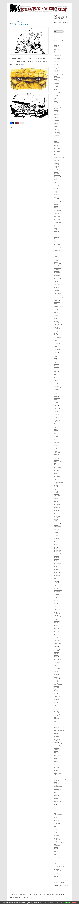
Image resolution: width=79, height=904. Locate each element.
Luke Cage (55, 510)
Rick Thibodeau (56, 668)
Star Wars (55, 733)
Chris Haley (56, 166)
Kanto (55, 469)
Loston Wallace (56, 504)
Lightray (55, 500)
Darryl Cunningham (57, 210)
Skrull (55, 726)
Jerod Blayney (56, 421)
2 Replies (11, 127)
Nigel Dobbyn (56, 606)
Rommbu (55, 681)
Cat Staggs (56, 154)
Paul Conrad (56, 628)
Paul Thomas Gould (57, 635)
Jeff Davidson (56, 408)
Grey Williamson (57, 343)
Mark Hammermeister (58, 526)
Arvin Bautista (56, 85)
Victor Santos (56, 835)
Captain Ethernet (57, 148)
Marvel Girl (56, 531)
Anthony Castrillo (57, 73)
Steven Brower (56, 748)
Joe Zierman (56, 435)
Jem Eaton (55, 417)
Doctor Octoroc (56, 251)
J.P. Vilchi (55, 381)
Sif (54, 717)
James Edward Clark (57, 387)
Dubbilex (55, 259)
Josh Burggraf (56, 452)
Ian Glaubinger (56, 364)
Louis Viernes (56, 505)
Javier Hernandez (57, 404)
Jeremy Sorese (56, 420)
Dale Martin (56, 194)
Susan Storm (56, 761)
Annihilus (55, 71)
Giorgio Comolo (56, 325)
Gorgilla (55, 331)
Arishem (55, 79)
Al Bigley (55, 54)
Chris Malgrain (56, 169)
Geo (54, 311)
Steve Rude (56, 742)
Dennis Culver (56, 234)
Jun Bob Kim (56, 458)
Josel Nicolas (56, 449)
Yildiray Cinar (56, 855)
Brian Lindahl (56, 130)
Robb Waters (56, 672)
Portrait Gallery (56, 647)
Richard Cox (56, 665)
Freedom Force (56, 300)
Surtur (55, 759)
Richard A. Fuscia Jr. (57, 663)
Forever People (56, 294)
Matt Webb (56, 538)
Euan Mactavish (56, 278)
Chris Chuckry (56, 160)
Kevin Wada (56, 485)
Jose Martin (56, 446)
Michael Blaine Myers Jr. (58, 550)
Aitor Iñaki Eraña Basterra (58, 52)
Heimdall (55, 353)
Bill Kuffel (55, 98)
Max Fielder (56, 541)
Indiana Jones (56, 370)
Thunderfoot (56, 805)
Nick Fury (55, 601)
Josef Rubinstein (57, 448)
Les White (55, 498)
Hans (55, 347)
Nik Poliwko (56, 607)
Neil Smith (55, 593)
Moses (55, 584)
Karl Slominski (56, 471)
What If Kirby (56, 876)
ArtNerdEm (56, 83)
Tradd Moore (56, 823)
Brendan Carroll (56, 121)
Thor (54, 804)
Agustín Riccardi (56, 51)
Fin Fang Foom (56, 290)
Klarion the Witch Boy (58, 488)
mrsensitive (56, 587)
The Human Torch (57, 783)
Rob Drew (55, 671)
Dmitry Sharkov (56, 247)
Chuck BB (55, 179)
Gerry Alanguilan (57, 313)
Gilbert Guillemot (57, 319)
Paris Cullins (56, 625)
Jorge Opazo (56, 445)
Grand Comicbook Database (59, 866)
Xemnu (55, 853)
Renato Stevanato (57, 659)
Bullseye (55, 141)
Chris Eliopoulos (57, 161)
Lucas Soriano (56, 507)
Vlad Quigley (56, 838)
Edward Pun (56, 265)
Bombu (55, 117)
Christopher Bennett (57, 178)
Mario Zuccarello (57, 523)
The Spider (56, 792)
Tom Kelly (55, 819)
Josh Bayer (56, 451)
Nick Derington (56, 600)
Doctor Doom (56, 250)
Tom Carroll (56, 816)
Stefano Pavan (56, 734)
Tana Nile (55, 764)
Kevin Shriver (56, 483)
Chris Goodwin (56, 164)
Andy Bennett (56, 65)
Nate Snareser (56, 591)
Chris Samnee (56, 170)
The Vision (55, 795)
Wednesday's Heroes (57, 845)
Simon (55, 724)
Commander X (56, 181)
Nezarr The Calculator (58, 599)
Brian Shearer (56, 133)
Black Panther (56, 104)
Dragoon (55, 256)
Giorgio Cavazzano (57, 324)
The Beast (55, 770)
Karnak (55, 473)
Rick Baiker (56, 666)
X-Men (55, 851)
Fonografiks (56, 291)
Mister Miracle (56, 575)
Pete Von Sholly (56, 641)
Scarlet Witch (56, 696)
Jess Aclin (55, 423)
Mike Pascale (56, 569)
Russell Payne (56, 686)
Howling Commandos (58, 361)
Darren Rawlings (57, 209)
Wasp (55, 844)
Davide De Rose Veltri (57, 229)
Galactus (55, 305)
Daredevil (55, 206)
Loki (54, 503)
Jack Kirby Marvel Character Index (60, 870)
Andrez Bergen (56, 64)
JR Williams (56, 457)
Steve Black (56, 736)
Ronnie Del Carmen (57, 684)
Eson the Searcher (57, 277)
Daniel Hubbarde (57, 200)
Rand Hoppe (56, 653)
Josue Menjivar (56, 454)
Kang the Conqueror (57, 467)
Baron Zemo (56, 87)
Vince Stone (56, 836)
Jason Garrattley (14, 23)
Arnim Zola (56, 82)
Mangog (55, 517)
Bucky (55, 139)
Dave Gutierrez (56, 215)
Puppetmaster (56, 652)
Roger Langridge (57, 680)
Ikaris (55, 368)
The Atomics (56, 767)
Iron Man (55, 375)
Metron (55, 547)
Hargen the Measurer (58, 349)
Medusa (55, 542)
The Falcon (56, 777)
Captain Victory (56, 151)
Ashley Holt (56, 86)
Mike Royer (56, 570)
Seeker (55, 705)
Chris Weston (56, 175)
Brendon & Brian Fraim (58, 124)
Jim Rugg (55, 429)
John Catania (56, 439)
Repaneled (56, 661)
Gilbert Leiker (56, 321)
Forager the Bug (57, 293)
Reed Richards (56, 658)
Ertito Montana (56, 275)
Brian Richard (56, 132)
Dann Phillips (56, 204)
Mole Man (55, 579)
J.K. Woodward (56, 380)
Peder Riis (55, 637)
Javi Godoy (56, 402)
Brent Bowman (56, 126)
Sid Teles (55, 715)
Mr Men (55, 585)
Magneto (55, 513)
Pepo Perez (56, 640)
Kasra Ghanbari (56, 476)
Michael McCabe (57, 554)
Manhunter (56, 519)
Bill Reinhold (56, 99)
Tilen (54, 807)
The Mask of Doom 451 (58, 786)
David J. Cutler (56, 223)
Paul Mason (56, 630)
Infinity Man (56, 371)
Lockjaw (19, 24)
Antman (55, 76)
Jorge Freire (56, 443)
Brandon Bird (56, 120)
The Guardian (56, 780)
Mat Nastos (56, 532)
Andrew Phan (56, 61)
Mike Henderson (57, 563)
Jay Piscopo (56, 405)
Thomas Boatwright (57, 801)
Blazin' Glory (56, 110)
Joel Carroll (56, 436)
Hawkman (55, 352)
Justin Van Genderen (57, 461)
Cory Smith (56, 185)
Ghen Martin (56, 315)
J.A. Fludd (55, 378)
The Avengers (56, 768)
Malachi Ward (56, 516)
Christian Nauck (56, 176)
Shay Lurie (56, 712)
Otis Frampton (56, 622)
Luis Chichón (56, 508)
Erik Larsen (56, 274)
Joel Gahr (55, 438)
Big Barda (55, 96)
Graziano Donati (57, 339)
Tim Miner (55, 811)
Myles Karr (56, 588)
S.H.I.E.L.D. (56, 692)
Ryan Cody (56, 690)
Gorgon (55, 334)
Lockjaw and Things (16, 22)
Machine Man (56, 511)
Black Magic (56, 102)
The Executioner (57, 776)
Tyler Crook (56, 829)
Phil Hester (56, 644)
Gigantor (55, 318)
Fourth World (56, 296)
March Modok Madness (58, 872)
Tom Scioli (55, 820)
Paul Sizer (55, 632)
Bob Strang (56, 114)
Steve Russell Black (57, 743)
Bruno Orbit (56, 138)
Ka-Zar (55, 463)
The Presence (56, 788)
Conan (55, 182)
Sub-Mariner (56, 754)
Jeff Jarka (55, 409)
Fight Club (55, 287)
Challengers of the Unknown (59, 157)
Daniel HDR (56, 198)
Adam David (56, 46)
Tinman (55, 813)
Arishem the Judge (57, 80)
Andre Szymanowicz (57, 56)
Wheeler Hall (56, 847)
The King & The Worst (58, 785)
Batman (55, 89)
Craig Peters (56, 188)
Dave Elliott (56, 213)
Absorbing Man (56, 45)
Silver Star (55, 721)
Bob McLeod (56, 113)
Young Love (56, 858)
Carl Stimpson (56, 152)
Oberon (55, 610)
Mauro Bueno (56, 539)
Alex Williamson (56, 55)
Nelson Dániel (56, 596)
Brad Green (56, 119)
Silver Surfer (56, 723)
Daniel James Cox (57, 201)
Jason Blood (56, 395)
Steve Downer (56, 739)
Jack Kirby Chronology (58, 867)
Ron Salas (55, 683)
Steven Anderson (57, 746)
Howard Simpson (57, 359)
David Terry (56, 226)
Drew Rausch (56, 257)
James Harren (56, 389)
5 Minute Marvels (57, 42)
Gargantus (56, 308)
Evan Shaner (56, 279)
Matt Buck (55, 534)
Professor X (56, 650)
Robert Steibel (56, 678)
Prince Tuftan (56, 649)
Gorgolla (55, 333)
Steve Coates (56, 737)
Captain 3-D (56, 145)
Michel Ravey (56, 556)
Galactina (55, 303)
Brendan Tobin (56, 123)
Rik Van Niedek (56, 669)
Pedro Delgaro (56, 638)
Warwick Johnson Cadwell (58, 842)
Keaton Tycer (56, 477)
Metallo (55, 545)
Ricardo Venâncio (57, 662)
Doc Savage (56, 248)
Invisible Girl (56, 374)
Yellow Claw (56, 854)
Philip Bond (56, 646)
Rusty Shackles (56, 689)
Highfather (56, 356)
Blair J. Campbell (56, 107)
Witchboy (55, 848)
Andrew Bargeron (57, 58)
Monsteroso (56, 581)
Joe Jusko (55, 433)
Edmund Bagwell (57, 263)
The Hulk (55, 782)
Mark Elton (56, 525)
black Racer (56, 105)
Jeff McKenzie (56, 412)
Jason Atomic (56, 393)
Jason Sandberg (56, 401)
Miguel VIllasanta (57, 560)
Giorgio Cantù (56, 322)
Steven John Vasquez (57, 749)
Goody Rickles (56, 328)
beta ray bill (56, 95)
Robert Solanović (57, 677)
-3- (54, 39)
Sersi (54, 708)
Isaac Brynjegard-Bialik (58, 377)
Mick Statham (56, 557)
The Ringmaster (56, 789)
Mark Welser (56, 529)
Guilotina (55, 346)
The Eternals (56, 774)
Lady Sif (55, 491)
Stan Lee (55, 731)
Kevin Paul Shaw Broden (58, 482)
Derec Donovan (56, 235)
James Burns (56, 384)
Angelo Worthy (56, 70)
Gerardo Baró (56, 312)
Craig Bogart (56, 186)
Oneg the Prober (57, 616)
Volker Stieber (56, 839)
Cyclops (55, 191)
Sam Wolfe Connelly (57, 695)
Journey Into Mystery (57, 455)
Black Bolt (55, 101)
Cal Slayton (56, 142)
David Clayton (56, 219)
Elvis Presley (56, 269)
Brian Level (56, 129)
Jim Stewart (56, 430)
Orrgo (55, 619)
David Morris (56, 225)
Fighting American (57, 288)
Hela (54, 355)
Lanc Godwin (56, 492)
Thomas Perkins (57, 802)
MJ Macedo (56, 576)
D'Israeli (55, 192)
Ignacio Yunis (56, 367)
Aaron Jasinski (56, 43)
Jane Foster (56, 392)
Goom (55, 330)
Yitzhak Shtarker (57, 857)
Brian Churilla (56, 127)
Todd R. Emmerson (57, 814)
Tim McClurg (56, 810)
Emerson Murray (57, 271)
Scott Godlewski (57, 697)
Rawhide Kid (56, 655)
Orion (55, 618)
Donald (55, 253)
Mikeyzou (55, 573)
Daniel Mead (56, 203)
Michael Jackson (56, 553)
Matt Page (55, 536)
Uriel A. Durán (56, 832)
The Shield (55, 791)
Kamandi (55, 466)
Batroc (55, 90)
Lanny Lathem (56, 494)
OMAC (55, 615)
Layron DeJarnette (57, 495)
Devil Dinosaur (56, 243)
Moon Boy (56, 582)
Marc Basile (56, 522)
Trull (54, 827)
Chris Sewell (56, 172)
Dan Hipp (55, 195)
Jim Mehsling (56, 427)
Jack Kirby (55, 383)
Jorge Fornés (56, 442)
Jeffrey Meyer (56, 415)
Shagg (55, 709)
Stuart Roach (56, 751)
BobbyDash (56, 116)
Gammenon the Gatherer (58, 306)
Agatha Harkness (57, 49)
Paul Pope (55, 631)
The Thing (23, 24)
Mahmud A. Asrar (57, 514)
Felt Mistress (56, 285)
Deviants (55, 241)
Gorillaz (55, 336)
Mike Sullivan (56, 572)
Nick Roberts (56, 603)
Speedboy (55, 727)
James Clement (56, 386)
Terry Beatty (56, 765)
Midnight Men (56, 559)
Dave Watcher (56, 216)
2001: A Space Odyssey (58, 40)
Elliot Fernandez (57, 268)
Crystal (55, 189)
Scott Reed (56, 700)
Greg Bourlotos (56, 342)
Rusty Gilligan (56, 687)
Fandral (55, 282)
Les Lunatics (56, 497)
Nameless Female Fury (58, 590)
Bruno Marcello (56, 136)
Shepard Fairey (56, 714)
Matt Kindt (56, 535)
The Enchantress (57, 773)
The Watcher (56, 798)
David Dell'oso (56, 220)
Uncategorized (56, 830)
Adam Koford (56, 48)
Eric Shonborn (56, 272)
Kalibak (55, 464)
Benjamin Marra (57, 93)
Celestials (55, 155)
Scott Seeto (56, 702)
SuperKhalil (56, 757)
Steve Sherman (56, 745)
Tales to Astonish (57, 762)
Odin (54, 612)
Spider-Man (56, 728)
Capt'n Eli (55, 144)
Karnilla (55, 474)
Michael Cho (56, 551)
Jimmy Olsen (56, 432)
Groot (55, 344)
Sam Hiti (55, 693)
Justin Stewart (56, 460)
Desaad (55, 238)
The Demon (56, 771)
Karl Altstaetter (56, 470)
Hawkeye (55, 350)
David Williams (56, 228)
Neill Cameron (56, 594)
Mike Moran (56, 566)
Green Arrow (56, 340)
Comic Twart (34, 61)
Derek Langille (56, 237)
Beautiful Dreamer (57, 92)
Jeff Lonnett (56, 411)
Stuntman (55, 752)
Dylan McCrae (56, 260)
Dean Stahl (56, 232)
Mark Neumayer (57, 528)
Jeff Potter (55, 414)
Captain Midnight (57, 150)
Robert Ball (56, 674)
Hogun (55, 358)
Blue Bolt (55, 111)
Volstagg (55, 841)
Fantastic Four (56, 284)
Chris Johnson (56, 167)
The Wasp (55, 796)
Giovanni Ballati (56, 327)
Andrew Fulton (56, 59)
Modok (55, 578)
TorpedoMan (56, 822)
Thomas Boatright (57, 799)
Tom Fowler (27, 24)
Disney (55, 246)
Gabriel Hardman (57, 302)
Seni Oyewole (56, 706)
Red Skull (55, 656)
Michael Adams (56, 548)
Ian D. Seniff (56, 362)
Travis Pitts (56, 824)
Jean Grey (55, 407)
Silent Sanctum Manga (58, 720)
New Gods (55, 597)
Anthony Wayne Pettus (58, 74)
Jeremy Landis (56, 418)
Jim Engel (55, 426)
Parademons (56, 624)
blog (22, 64)
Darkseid (55, 207)
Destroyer (55, 240)
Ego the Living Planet (57, 266)
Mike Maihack (56, 565)
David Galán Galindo (57, 222)
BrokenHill (56, 135)
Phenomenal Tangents (58, 643)
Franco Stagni (56, 299)
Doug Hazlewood (57, 254)
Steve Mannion (56, 740)
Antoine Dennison (57, 77)
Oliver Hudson (56, 613)
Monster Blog (56, 873)
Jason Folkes (56, 396)
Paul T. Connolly (57, 634)
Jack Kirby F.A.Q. (56, 869)
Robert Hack (56, 675)
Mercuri (55, 544)
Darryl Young (56, 212)
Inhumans (55, 373)
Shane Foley (56, 711)
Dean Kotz (55, 231)
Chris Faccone (56, 163)
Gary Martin (56, 309)
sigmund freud (56, 718)
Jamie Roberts (56, 390)
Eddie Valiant (56, 262)
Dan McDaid (56, 197)
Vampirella (56, 833)
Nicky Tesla (56, 604)
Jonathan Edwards (57, 440)
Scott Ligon (56, 699)
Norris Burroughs (57, 609)
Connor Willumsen (57, 183)
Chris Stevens (56, 173)
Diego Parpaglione (57, 244)
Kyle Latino (56, 489)
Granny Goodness (57, 337)
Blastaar (55, 108)
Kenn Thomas (56, 479)
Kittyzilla (55, 486)
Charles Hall (56, 158)
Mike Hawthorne (57, 562)
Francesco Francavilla (57, 297)
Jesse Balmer (56, 424)
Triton (55, 826)
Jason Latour (56, 399)
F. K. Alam (55, 281)
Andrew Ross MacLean (58, 62)
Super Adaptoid (56, 755)
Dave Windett (56, 217)
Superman (56, 758)
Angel (55, 68)
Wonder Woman (57, 850)
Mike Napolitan (56, 567)
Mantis (55, 520)
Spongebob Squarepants (58, 730)
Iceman (55, 365)
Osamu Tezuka (56, 621)
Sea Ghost (55, 703)
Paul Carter (56, 627)
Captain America (57, 147)
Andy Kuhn (56, 67)
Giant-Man (56, 316)
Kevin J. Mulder (56, 480)
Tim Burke (55, 808)
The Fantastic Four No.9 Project (59, 779)
